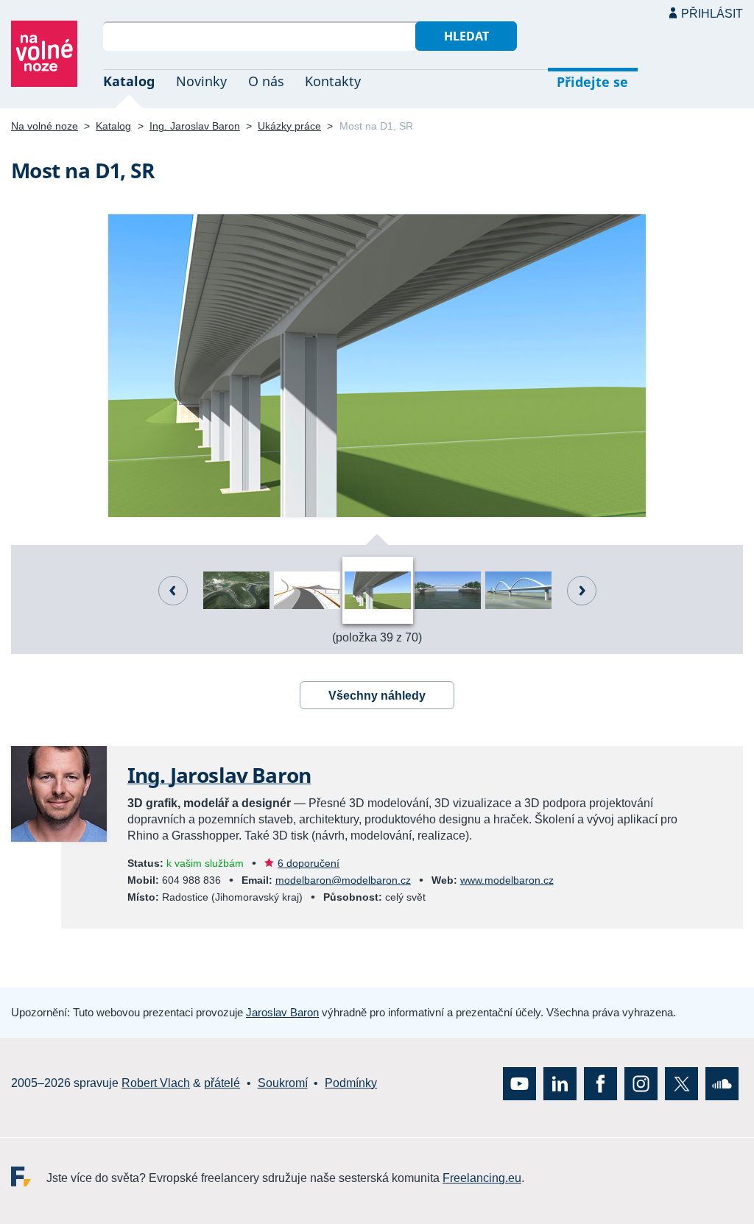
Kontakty (333, 81)
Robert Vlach (155, 1083)
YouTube (519, 1083)
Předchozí (173, 590)
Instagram (641, 1083)
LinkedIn (560, 1083)
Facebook (600, 1083)
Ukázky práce (289, 126)
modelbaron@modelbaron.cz (343, 880)
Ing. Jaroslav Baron (194, 126)
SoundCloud (722, 1083)
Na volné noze (44, 126)
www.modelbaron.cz (507, 880)
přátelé (222, 1083)
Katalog (129, 81)
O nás (266, 81)
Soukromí (283, 1083)
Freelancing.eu (28, 1176)
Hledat (466, 36)
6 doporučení (308, 863)
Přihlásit (712, 13)
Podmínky (351, 1083)
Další (581, 590)
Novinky (201, 81)
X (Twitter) (681, 1083)
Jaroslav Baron (282, 1012)
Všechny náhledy (377, 695)
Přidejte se (592, 82)
